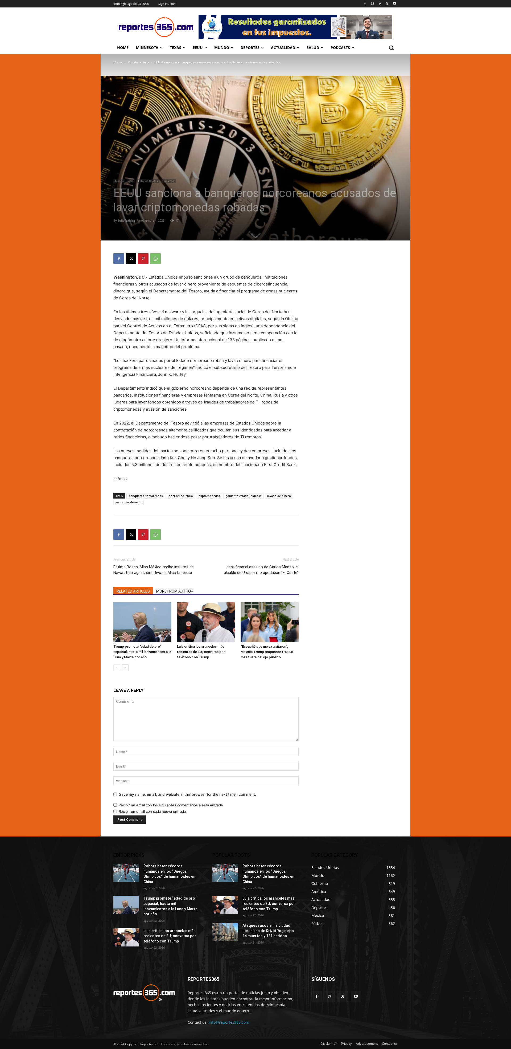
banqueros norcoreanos (146, 496)
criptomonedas (209, 496)
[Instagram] (372, 4)
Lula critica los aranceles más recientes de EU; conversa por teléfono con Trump (201, 651)
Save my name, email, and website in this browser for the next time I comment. (187, 794)
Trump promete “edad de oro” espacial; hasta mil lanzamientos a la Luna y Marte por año (142, 651)
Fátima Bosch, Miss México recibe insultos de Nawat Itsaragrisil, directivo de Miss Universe (153, 570)
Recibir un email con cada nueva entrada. (153, 811)
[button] (391, 47)
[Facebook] (365, 4)
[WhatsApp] (155, 258)
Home (117, 62)
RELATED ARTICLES (133, 591)
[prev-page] (116, 667)
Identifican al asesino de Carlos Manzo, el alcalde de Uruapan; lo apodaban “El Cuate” (261, 570)
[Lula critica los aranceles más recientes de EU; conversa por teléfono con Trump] (206, 622)
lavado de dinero (279, 496)
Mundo (132, 62)
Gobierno (168, 181)
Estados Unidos (148, 181)
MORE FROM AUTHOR (174, 591)
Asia (146, 62)
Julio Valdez (126, 220)
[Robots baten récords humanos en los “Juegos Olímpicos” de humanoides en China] (126, 873)
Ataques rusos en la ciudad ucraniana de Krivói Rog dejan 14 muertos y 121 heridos (268, 930)
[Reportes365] (156, 27)
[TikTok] (380, 4)
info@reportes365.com (229, 1022)
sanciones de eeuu (128, 502)
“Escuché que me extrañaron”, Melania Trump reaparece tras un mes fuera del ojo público (267, 651)
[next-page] (125, 667)
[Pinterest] (143, 258)
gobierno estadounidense (243, 496)
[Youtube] (395, 4)
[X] (387, 4)
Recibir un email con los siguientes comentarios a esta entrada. (171, 805)
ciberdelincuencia (180, 496)
